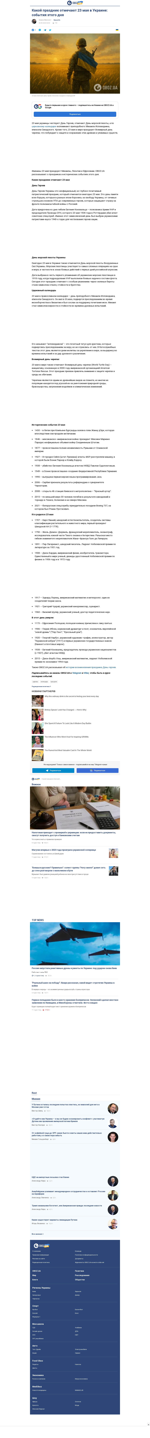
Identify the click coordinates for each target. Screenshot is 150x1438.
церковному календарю (44, 126)
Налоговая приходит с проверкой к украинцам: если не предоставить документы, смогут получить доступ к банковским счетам (74, 834)
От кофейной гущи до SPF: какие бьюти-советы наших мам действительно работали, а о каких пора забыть (67, 1134)
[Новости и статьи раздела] (36, 780)
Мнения (36, 1099)
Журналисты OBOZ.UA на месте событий (89, 1262)
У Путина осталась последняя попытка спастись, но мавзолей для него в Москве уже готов (65, 1105)
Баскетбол (79, 1309)
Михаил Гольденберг (40, 1139)
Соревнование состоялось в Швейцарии (48, 854)
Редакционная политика (40, 686)
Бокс (77, 1313)
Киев (34, 1291)
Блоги (35, 1280)
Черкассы (36, 1299)
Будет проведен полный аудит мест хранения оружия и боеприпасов (59, 1007)
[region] (75, 151)
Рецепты (35, 1364)
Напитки (78, 1364)
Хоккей (35, 1313)
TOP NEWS (38, 920)
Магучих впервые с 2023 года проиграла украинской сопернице (64, 850)
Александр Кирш (38, 1181)
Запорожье (36, 1295)
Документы (79, 1259)
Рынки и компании (38, 1379)
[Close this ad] (148, 1424)
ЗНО (33, 1335)
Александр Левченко (40, 1198)
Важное (36, 784)
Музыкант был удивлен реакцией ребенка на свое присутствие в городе (60, 874)
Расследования (82, 1275)
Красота (35, 1405)
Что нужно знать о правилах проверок (47, 839)
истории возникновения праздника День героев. (91, 667)
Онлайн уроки (37, 1331)
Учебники (78, 1327)
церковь (35, 682)
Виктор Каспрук (38, 1125)
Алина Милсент (45, 20)
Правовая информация (40, 1255)
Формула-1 (36, 1317)
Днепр (77, 1295)
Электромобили (81, 1349)
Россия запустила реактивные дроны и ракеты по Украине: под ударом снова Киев (74, 968)
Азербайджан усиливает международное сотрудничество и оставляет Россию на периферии (68, 1192)
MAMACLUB (79, 1390)
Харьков (78, 1291)
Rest (34, 1093)
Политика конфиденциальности (86, 1255)
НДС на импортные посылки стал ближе (50, 1177)
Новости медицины (39, 1390)
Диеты (34, 1368)
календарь (44, 682)
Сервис (77, 1353)
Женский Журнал (38, 1409)
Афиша (34, 1402)
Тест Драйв (36, 1349)
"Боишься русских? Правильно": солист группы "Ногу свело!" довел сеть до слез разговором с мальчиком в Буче (68, 869)
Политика (79, 1271)
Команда (78, 1251)
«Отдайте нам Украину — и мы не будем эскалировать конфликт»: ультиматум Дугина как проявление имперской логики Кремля (68, 1120)
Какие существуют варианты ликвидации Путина (54, 1220)
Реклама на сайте (38, 1259)
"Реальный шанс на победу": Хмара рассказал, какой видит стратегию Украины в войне (73, 984)
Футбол (35, 1309)
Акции (34, 1353)
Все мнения (37, 1234)
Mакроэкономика (81, 1379)
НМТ (76, 1335)
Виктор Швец (37, 1111)
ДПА (76, 1331)
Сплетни (78, 1402)
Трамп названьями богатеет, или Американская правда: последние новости (67, 1206)
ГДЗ (33, 1327)
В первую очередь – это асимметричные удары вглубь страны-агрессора (61, 989)
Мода (77, 1405)
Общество (80, 1280)
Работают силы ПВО (40, 972)
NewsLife (57, 20)
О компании (36, 1251)
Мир (34, 1275)
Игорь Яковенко (38, 1223)
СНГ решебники (37, 1338)
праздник (54, 682)
